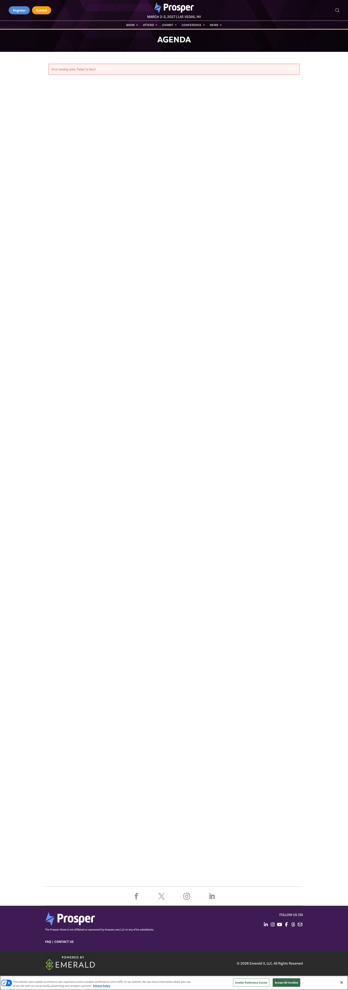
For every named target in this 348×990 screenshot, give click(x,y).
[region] (174, 983)
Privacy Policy (101, 986)
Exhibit (41, 10)
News (214, 25)
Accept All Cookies (286, 982)
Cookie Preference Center (251, 982)
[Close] (341, 982)
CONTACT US (64, 942)
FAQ (48, 942)
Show (130, 25)
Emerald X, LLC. (261, 963)
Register (19, 10)
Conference (191, 25)
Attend (148, 25)
